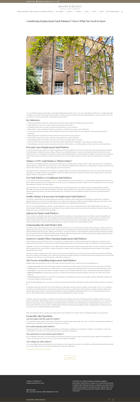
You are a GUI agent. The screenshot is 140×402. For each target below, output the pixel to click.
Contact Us (70, 358)
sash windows (54, 180)
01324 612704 (31, 1)
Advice (87, 11)
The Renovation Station (112, 11)
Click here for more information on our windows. (38, 349)
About (94, 11)
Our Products (59, 11)
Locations (78, 11)
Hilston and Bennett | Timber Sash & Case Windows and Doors (35, 11)
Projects (69, 11)
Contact (101, 11)
